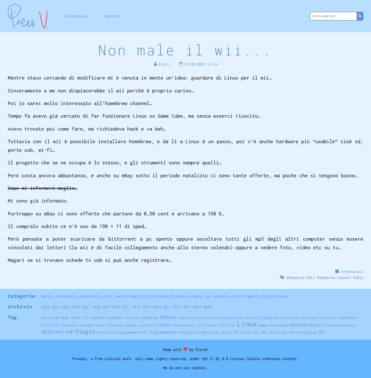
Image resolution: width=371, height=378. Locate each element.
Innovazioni (183, 325)
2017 (126, 307)
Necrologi (279, 325)
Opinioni (53, 332)
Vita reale (114, 296)
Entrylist (327, 318)
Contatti (112, 16)
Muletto (162, 296)
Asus (46, 318)
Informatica (352, 271)
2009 (207, 307)
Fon (57, 325)
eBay (359, 277)
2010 (197, 307)
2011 (187, 307)
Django (265, 318)
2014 (157, 307)
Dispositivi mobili (239, 318)
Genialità (115, 325)
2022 (76, 307)
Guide (164, 325)
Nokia (320, 325)
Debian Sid (189, 318)
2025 (46, 307)
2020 (96, 307)
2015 (147, 307)
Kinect (211, 325)
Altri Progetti (245, 296)
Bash (56, 318)
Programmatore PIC (132, 332)
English (269, 296)
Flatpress (180, 296)
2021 (86, 307)
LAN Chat (227, 325)
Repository (210, 332)
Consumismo (149, 318)
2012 (177, 307)
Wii (312, 277)
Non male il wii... (185, 49)
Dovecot (281, 318)
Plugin (85, 331)
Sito (149, 296)
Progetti (134, 296)
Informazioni (76, 16)
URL (263, 332)
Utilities (278, 332)
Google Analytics (141, 325)
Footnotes (70, 325)
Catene (75, 318)
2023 (66, 307)
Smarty (226, 332)
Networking (301, 324)
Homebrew (296, 277)
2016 (136, 307)
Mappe (263, 325)
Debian (168, 317)
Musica (48, 296)
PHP (69, 332)
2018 (116, 307)
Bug (65, 318)
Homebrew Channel (335, 277)
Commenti (98, 318)
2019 (106, 307)
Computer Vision (123, 318)
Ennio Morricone (303, 318)
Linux (247, 324)
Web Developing (303, 332)
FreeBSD (87, 325)
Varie (283, 296)
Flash (47, 325)
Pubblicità (189, 332)
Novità (350, 325)
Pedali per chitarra (210, 296)
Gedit (100, 325)
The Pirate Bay (246, 332)
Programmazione (163, 332)
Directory (210, 318)
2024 (56, 307)
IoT (200, 325)
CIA (85, 318)
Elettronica (91, 296)
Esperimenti (348, 318)
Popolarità (106, 332)
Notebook (335, 325)
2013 (167, 307)
